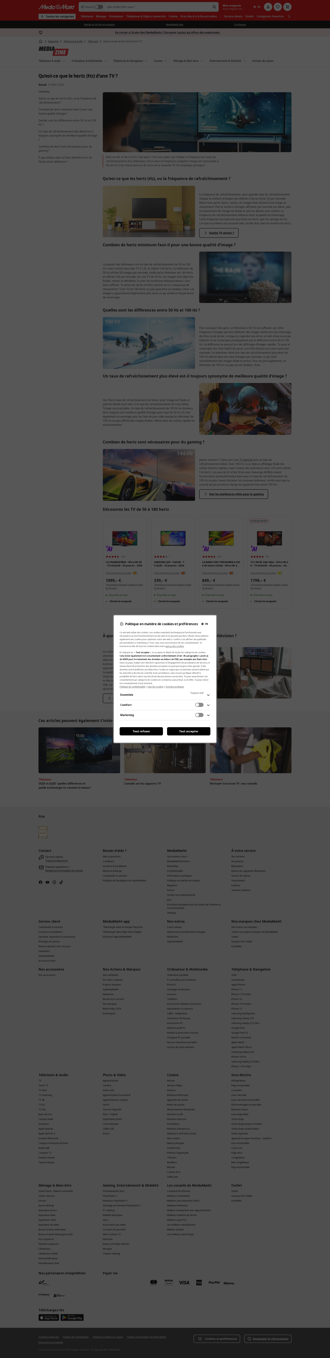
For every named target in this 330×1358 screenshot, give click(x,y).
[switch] (199, 705)
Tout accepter (188, 731)
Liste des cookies (155, 686)
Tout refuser (141, 731)
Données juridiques (175, 686)
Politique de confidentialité (132, 686)
